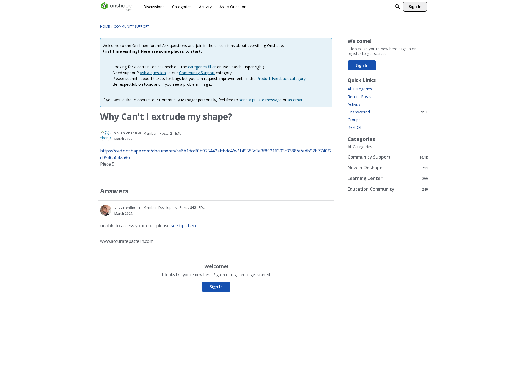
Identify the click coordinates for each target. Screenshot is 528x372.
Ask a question (153, 72)
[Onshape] (117, 6)
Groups (354, 119)
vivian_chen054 (127, 133)
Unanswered (388, 112)
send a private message (260, 99)
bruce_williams (127, 207)
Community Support (197, 72)
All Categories (360, 88)
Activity (354, 104)
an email (295, 99)
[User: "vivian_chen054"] (105, 136)
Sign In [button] (216, 286)
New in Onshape (388, 168)
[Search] (398, 7)
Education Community (388, 189)
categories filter (202, 67)
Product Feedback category (281, 78)
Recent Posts (359, 96)
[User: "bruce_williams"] (105, 210)
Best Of (354, 127)
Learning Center (388, 178)
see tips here (184, 226)
